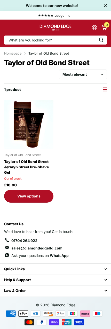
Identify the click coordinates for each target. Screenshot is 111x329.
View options (29, 196)
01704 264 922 (24, 240)
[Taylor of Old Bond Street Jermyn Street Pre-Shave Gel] (28, 124)
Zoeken (101, 40)
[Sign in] (94, 27)
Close (105, 5)
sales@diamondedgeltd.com (36, 248)
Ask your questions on (40, 255)
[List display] (105, 89)
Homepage (13, 53)
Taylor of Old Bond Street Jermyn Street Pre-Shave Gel (26, 167)
